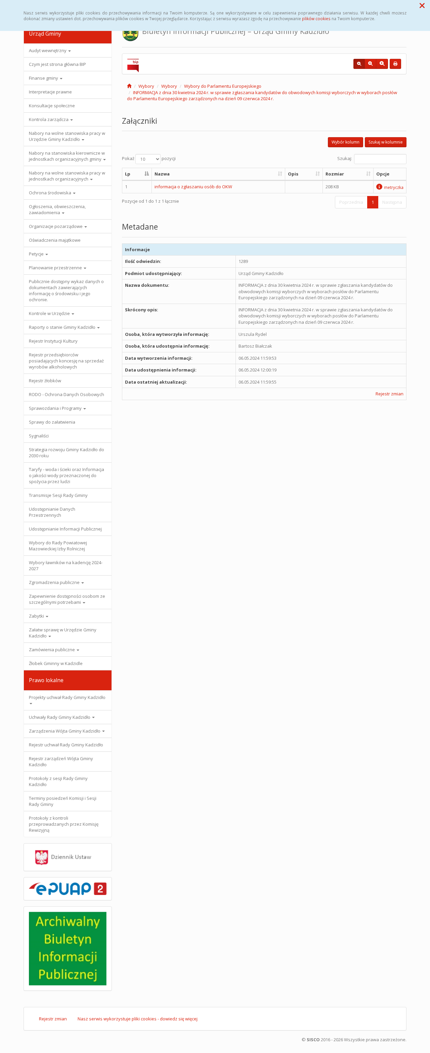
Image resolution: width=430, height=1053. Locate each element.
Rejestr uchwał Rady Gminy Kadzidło (66, 745)
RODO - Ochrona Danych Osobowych (66, 394)
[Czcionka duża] (382, 64)
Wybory (146, 86)
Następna (392, 202)
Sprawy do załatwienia (52, 422)
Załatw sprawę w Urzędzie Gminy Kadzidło (62, 633)
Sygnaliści (39, 436)
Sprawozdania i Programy (56, 408)
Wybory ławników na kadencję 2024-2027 (65, 565)
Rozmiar (335, 174)
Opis (293, 174)
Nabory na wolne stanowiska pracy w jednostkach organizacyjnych (67, 176)
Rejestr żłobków (45, 381)
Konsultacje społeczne (52, 106)
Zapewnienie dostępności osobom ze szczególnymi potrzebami (67, 599)
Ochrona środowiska (50, 193)
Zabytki (37, 616)
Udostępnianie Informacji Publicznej (65, 529)
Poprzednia (351, 202)
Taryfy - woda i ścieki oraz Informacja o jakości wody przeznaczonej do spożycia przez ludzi (66, 475)
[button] (422, 5)
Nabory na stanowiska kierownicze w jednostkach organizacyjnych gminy (67, 156)
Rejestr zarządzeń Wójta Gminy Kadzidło (61, 761)
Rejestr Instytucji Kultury (53, 341)
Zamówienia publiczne (52, 650)
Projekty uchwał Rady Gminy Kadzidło (67, 697)
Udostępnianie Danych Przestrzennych (52, 512)
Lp (127, 174)
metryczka (393, 187)
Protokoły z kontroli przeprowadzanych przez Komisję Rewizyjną (63, 824)
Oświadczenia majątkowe (55, 240)
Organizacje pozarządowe (56, 226)
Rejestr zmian (389, 394)
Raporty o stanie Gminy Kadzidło (62, 327)
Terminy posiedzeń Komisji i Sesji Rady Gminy (62, 801)
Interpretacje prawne (50, 92)
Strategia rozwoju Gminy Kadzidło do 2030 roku (66, 452)
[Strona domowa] (129, 86)
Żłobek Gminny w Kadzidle (56, 663)
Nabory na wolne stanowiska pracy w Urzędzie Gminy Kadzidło (67, 136)
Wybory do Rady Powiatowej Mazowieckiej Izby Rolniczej (58, 546)
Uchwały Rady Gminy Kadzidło (60, 717)
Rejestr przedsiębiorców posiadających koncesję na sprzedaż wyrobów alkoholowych (66, 361)
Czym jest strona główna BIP (57, 64)
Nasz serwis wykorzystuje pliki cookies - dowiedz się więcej (138, 1019)
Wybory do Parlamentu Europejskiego (222, 86)
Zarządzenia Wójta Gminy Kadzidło (65, 731)
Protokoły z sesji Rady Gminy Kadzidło (58, 781)
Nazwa (162, 174)
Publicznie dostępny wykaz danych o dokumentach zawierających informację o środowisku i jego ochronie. (66, 290)
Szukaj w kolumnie (386, 142)
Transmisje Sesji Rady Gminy (58, 495)
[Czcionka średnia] (370, 64)
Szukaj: (344, 158)
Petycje (37, 254)
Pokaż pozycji (149, 158)
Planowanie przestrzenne (56, 268)
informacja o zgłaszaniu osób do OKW (193, 187)
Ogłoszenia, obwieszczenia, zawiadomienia (57, 209)
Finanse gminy (44, 78)
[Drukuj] (395, 64)
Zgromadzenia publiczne (55, 582)
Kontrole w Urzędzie (50, 313)
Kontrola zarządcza (49, 119)
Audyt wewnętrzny (48, 50)
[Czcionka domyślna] (359, 64)
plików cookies (316, 18)
